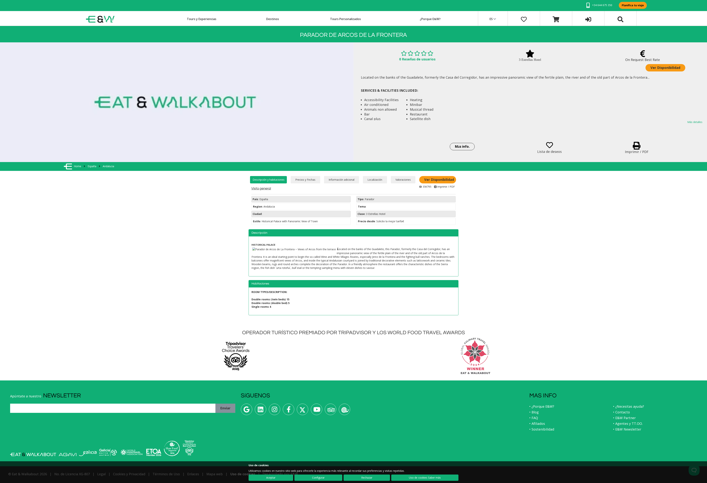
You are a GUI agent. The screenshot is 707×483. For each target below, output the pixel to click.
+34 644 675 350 (601, 5)
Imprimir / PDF (446, 186)
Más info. (462, 146)
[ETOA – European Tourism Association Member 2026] (153, 452)
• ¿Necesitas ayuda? (628, 406)
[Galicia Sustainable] (108, 452)
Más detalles (694, 122)
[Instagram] (274, 410)
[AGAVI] (67, 454)
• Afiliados (537, 423)
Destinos (272, 19)
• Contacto (621, 412)
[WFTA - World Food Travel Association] (131, 452)
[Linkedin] (260, 410)
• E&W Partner (624, 418)
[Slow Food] (344, 410)
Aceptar (270, 477)
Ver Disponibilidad (665, 67)
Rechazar (366, 477)
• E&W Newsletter (627, 429)
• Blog (534, 412)
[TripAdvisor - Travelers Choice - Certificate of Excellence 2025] (189, 448)
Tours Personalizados (345, 19)
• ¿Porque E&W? (541, 406)
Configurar (318, 477)
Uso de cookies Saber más (425, 477)
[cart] (556, 19)
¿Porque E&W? (430, 19)
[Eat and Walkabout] (33, 454)
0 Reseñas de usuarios (417, 59)
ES (491, 19)
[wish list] (523, 19)
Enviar (225, 408)
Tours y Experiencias (201, 19)
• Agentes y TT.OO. (628, 423)
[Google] (246, 410)
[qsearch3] (620, 19)
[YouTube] (316, 410)
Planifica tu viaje (633, 5)
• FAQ (533, 418)
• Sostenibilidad (541, 429)
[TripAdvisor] (330, 410)
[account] (588, 19)
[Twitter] (302, 410)
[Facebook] (288, 410)
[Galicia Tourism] (88, 453)
